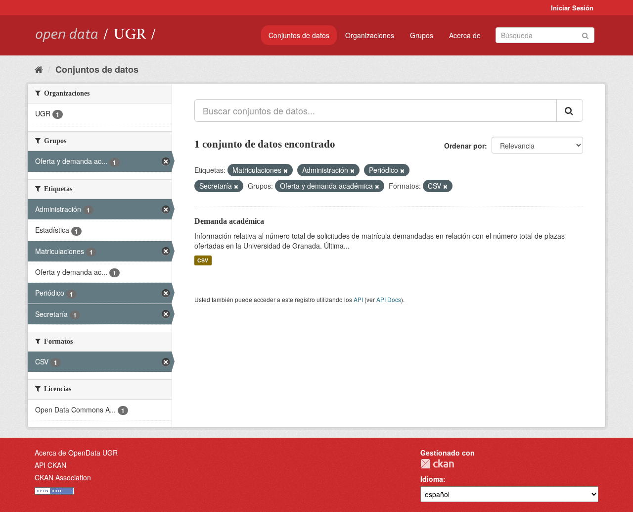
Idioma (431, 479)
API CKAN (50, 465)
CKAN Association (63, 477)
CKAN (437, 464)
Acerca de (465, 35)
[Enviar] (585, 34)
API (358, 299)
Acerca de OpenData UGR (76, 453)
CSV (202, 260)
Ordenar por (464, 146)
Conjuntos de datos (299, 35)
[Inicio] (39, 68)
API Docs (388, 299)
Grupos (421, 35)
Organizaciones (369, 35)
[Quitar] (285, 170)
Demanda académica (229, 221)
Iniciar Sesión (572, 7)
